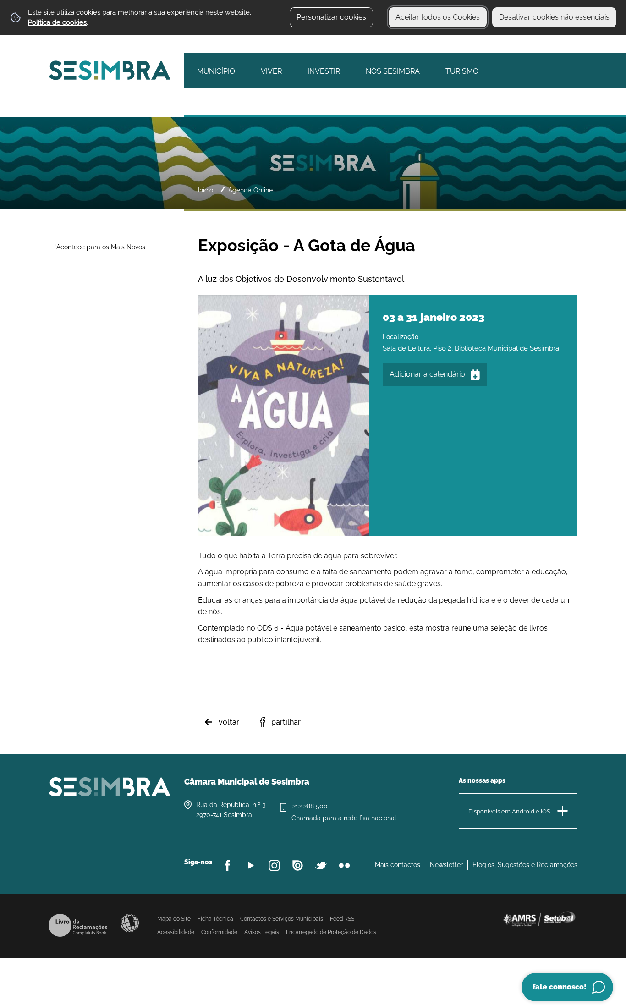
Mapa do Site (174, 919)
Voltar (229, 722)
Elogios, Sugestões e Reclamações (524, 864)
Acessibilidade (130, 923)
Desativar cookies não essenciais (554, 17)
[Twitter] (321, 865)
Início (205, 190)
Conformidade (219, 932)
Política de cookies (57, 22)
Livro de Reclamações (78, 925)
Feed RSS (342, 919)
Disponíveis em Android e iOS (509, 811)
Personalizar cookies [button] (331, 17)
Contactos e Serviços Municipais (281, 919)
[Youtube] (251, 865)
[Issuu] (297, 865)
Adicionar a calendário (427, 374)
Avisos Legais (261, 932)
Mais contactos (397, 864)
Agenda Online (250, 190)
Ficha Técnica (215, 919)
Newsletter (446, 864)
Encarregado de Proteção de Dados (331, 932)
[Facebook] (227, 865)
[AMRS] (539, 918)
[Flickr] (344, 865)
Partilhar (286, 722)
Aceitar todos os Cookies (437, 17)
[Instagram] (274, 865)
